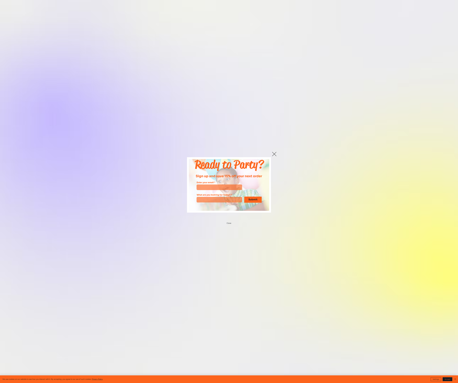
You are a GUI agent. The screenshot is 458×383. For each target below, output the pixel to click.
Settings (436, 379)
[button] (274, 154)
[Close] (455, 379)
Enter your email (205, 182)
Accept (447, 379)
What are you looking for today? (213, 195)
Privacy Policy (97, 379)
